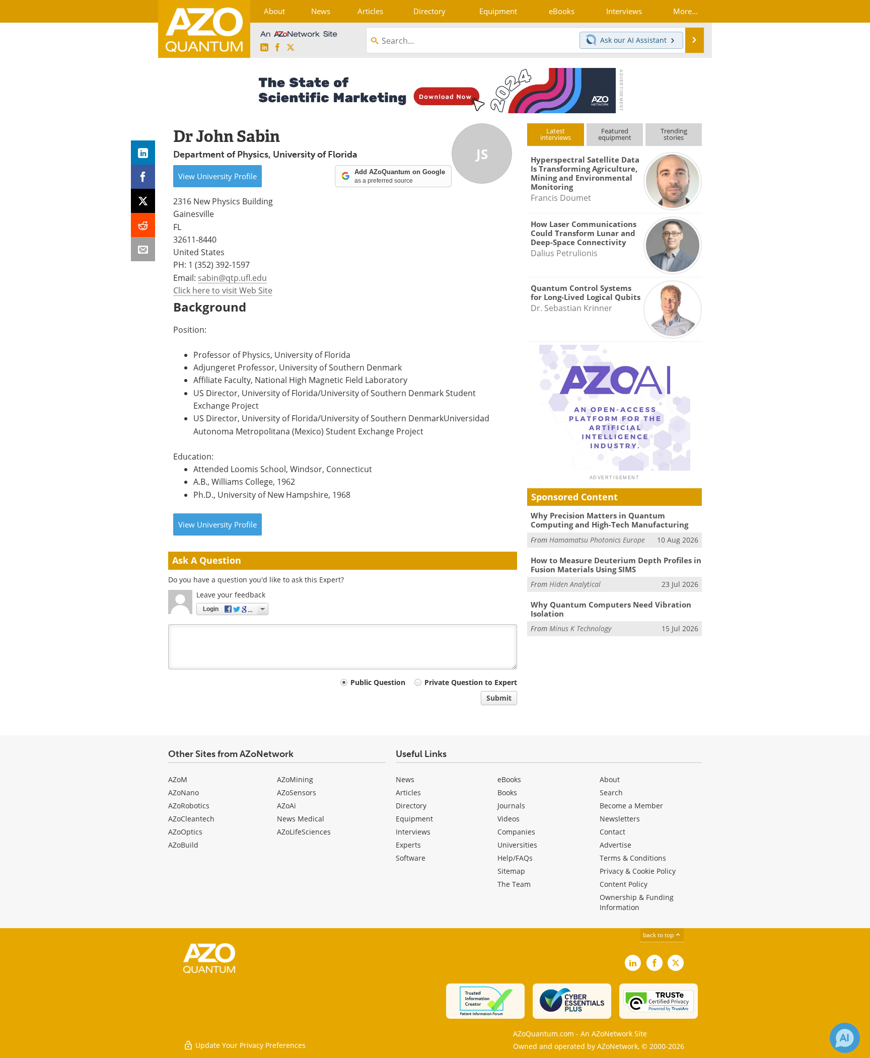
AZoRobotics (188, 805)
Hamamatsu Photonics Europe (597, 540)
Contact (612, 832)
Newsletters (620, 818)
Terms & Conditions (633, 858)
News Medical (300, 818)
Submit (499, 698)
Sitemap (511, 871)
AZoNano (183, 792)
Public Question (377, 682)
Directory (411, 805)
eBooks (509, 779)
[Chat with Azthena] (845, 1038)
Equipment (414, 818)
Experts (408, 845)
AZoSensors (296, 792)
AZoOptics (185, 832)
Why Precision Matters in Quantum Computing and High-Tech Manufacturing (609, 520)
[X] (143, 201)
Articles (408, 792)
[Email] (143, 249)
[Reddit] (143, 225)
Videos (508, 818)
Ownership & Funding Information (637, 902)
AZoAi (286, 805)
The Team (514, 884)
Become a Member (631, 805)
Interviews (413, 832)
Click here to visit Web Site (222, 290)
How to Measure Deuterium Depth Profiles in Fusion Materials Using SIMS (616, 564)
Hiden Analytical (575, 584)
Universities (517, 845)
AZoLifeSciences (304, 832)
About (610, 779)
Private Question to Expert (470, 682)
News (405, 779)
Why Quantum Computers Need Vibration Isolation (611, 609)
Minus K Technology (580, 628)
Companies (516, 832)
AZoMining (295, 779)
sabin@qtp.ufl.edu (232, 277)
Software (410, 858)
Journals (511, 805)
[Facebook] (143, 177)
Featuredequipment (614, 134)
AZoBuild (183, 845)
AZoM (177, 779)
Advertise (615, 845)
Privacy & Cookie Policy (638, 871)
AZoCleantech (191, 818)
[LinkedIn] (143, 152)
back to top (659, 935)
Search (611, 792)
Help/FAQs (515, 858)
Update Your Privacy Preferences (249, 1045)
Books (507, 792)
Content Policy (623, 884)
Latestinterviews (555, 134)
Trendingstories (674, 134)
